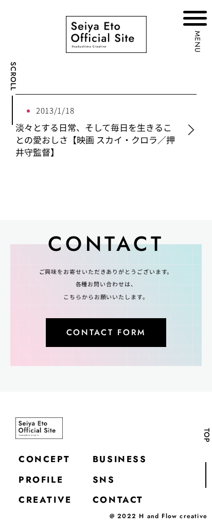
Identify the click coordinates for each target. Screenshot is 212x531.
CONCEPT (44, 459)
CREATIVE (45, 499)
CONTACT (118, 499)
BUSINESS (120, 459)
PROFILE (41, 479)
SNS (104, 479)
